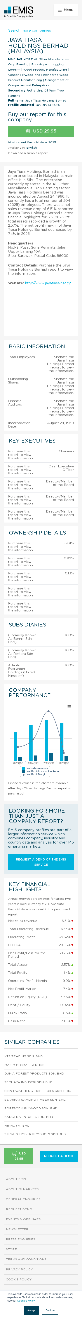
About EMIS (16, 1179)
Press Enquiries (20, 1239)
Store (11, 1249)
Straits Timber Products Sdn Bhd (35, 1134)
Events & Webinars (23, 1219)
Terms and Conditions (26, 1259)
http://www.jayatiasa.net (46, 283)
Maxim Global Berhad (24, 1065)
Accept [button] (31, 1310)
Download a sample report (28, 153)
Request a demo (58, 1156)
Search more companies (29, 30)
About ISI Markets (22, 1189)
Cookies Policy (26, 1300)
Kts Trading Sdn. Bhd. (23, 1056)
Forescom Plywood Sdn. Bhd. (31, 1108)
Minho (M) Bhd (17, 1125)
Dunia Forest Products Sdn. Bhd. (34, 1073)
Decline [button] (50, 1310)
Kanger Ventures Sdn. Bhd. (29, 1117)
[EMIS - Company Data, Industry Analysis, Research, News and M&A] (18, 12)
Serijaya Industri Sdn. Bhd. (28, 1082)
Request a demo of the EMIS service (41, 862)
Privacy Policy (19, 1269)
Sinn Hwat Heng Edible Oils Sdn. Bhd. (37, 1091)
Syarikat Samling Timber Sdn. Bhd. (35, 1099)
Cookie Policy (18, 1279)
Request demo (19, 1209)
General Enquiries (23, 1199)
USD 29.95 (44, 131)
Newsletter (17, 1229)
